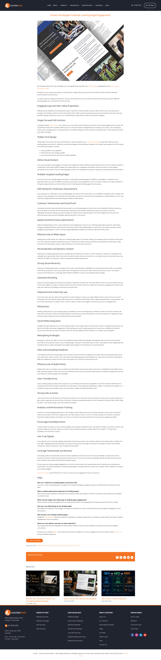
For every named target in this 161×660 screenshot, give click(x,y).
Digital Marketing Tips (56, 545)
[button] (27, 587)
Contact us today (43, 473)
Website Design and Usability (71, 545)
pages (55, 532)
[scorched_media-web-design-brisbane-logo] (15, 610)
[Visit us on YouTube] (145, 635)
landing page (93, 86)
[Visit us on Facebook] (132, 635)
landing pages (49, 517)
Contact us (118, 532)
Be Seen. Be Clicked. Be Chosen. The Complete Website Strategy (40, 600)
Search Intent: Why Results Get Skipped (80, 598)
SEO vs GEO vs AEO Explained (113, 598)
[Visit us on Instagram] (136, 635)
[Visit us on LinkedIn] (140, 635)
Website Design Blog (43, 545)
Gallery (43, 583)
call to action (53, 125)
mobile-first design (92, 142)
